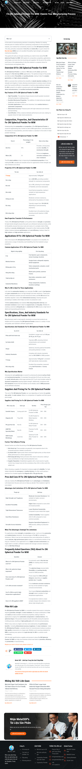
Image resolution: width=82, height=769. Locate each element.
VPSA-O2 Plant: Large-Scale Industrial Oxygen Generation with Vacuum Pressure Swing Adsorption (40, 687)
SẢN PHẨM (26, 2)
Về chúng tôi (47, 2)
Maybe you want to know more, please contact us (19, 644)
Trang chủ (17, 2)
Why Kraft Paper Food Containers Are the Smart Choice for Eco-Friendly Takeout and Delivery (16, 687)
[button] (49, 38)
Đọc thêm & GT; (8, 703)
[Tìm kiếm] (77, 2)
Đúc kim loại (8, 51)
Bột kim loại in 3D (62, 114)
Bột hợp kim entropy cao (64, 127)
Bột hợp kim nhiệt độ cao (64, 117)
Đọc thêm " (59, 78)
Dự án (57, 2)
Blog (62, 2)
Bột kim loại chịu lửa (63, 130)
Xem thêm (69, 2)
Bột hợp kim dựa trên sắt (64, 133)
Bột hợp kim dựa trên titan (64, 124)
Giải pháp (36, 2)
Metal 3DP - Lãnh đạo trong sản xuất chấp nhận (29, 660)
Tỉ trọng (8, 175)
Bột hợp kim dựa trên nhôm (64, 121)
